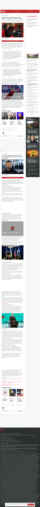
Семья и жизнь (30, 129)
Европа (11, 397)
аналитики (12, 404)
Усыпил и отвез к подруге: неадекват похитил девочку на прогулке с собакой (32, 70)
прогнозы (17, 404)
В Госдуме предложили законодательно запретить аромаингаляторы (5, 123)
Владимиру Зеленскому (19, 191)
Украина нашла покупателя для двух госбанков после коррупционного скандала (32, 105)
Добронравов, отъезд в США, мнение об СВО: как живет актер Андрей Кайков (32, 146)
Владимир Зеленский (11, 306)
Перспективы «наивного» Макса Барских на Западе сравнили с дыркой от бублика (12, 124)
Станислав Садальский (5, 129)
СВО (21, 404)
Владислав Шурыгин (5, 309)
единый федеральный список (32, 451)
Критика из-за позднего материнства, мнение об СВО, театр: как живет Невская (32, 84)
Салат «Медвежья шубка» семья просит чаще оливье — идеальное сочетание (33, 165)
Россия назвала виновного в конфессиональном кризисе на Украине (32, 60)
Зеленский (20, 341)
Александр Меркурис (5, 303)
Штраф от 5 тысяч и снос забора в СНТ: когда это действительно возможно (32, 131)
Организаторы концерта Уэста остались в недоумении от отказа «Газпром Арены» (32, 19)
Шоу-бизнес (11, 120)
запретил (8, 79)
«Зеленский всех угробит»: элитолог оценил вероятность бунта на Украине (12, 401)
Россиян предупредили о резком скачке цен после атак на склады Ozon (32, 80)
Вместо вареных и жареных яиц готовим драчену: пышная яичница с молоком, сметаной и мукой (32, 161)
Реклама (1, 431)
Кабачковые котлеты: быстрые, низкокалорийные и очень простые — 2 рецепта (33, 170)
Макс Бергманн (10, 271)
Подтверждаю (31, 504)
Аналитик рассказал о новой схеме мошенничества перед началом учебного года (20, 401)
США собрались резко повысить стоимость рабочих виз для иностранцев (32, 26)
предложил (9, 105)
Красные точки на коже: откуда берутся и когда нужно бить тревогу (33, 174)
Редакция (1, 430)
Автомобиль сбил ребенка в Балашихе (4, 399)
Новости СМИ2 (2, 150)
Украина (12, 129)
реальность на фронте (17, 219)
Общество (3, 120)
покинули (17, 100)
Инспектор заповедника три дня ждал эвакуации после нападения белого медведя (33, 74)
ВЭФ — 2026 (17, 11)
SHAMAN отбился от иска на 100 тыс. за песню (19, 123)
